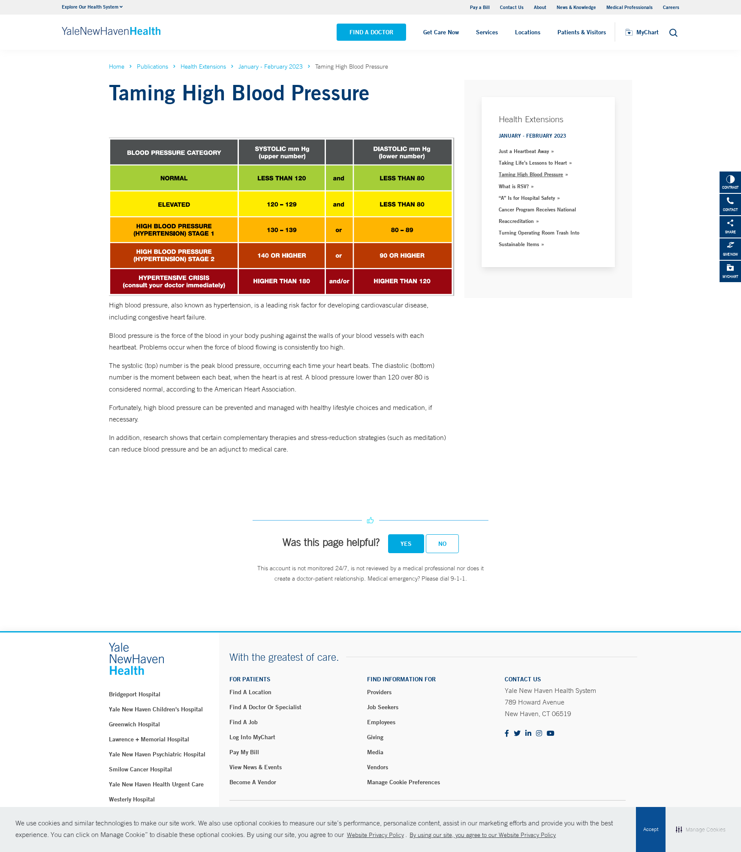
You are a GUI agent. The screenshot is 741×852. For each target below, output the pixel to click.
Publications (152, 66)
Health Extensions (203, 66)
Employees (381, 722)
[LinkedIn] (528, 733)
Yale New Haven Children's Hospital (156, 709)
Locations (527, 32)
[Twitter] (517, 733)
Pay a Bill (480, 7)
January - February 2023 (270, 66)
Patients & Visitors (581, 32)
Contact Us (512, 7)
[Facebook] (507, 733)
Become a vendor (252, 782)
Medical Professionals (629, 7)
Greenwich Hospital (134, 724)
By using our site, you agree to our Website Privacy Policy (483, 835)
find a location (250, 692)
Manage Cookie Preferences (403, 782)
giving (375, 737)
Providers (379, 692)
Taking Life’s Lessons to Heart (533, 162)
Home (116, 66)
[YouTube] (550, 733)
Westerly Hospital (132, 799)
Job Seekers (382, 707)
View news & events (255, 767)
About (540, 7)
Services (487, 32)
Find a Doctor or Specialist (265, 707)
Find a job (243, 722)
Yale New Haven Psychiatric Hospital (157, 754)
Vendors (377, 767)
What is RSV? (514, 186)
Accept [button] (650, 829)
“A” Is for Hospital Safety (527, 197)
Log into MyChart (252, 737)
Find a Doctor (371, 32)
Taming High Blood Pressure (531, 174)
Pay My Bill (244, 752)
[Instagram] (539, 733)
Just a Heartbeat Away (524, 151)
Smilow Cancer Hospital (140, 769)
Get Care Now (441, 32)
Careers (671, 7)
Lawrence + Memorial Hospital (149, 739)
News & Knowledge (576, 7)
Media (375, 752)
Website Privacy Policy (375, 835)
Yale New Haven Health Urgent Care (156, 784)
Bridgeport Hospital (134, 694)
